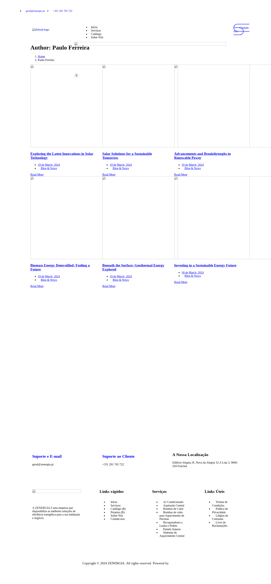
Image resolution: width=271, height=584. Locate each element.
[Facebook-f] (38, 532)
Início (94, 27)
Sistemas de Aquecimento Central (171, 534)
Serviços (96, 30)
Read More (37, 174)
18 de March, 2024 (193, 272)
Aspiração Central (173, 505)
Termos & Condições (219, 503)
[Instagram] (243, 10)
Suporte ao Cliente (118, 456)
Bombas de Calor (173, 508)
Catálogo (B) (118, 508)
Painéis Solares (172, 529)
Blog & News (49, 168)
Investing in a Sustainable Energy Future (205, 265)
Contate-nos (118, 518)
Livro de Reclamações (219, 524)
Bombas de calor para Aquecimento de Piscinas (171, 516)
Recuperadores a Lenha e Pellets (171, 524)
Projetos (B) (118, 512)
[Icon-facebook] (232, 10)
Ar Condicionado (173, 502)
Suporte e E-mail (47, 456)
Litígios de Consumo (220, 517)
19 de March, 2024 (49, 164)
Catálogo (96, 34)
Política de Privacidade (220, 510)
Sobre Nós (97, 37)
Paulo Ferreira (179, 563)
